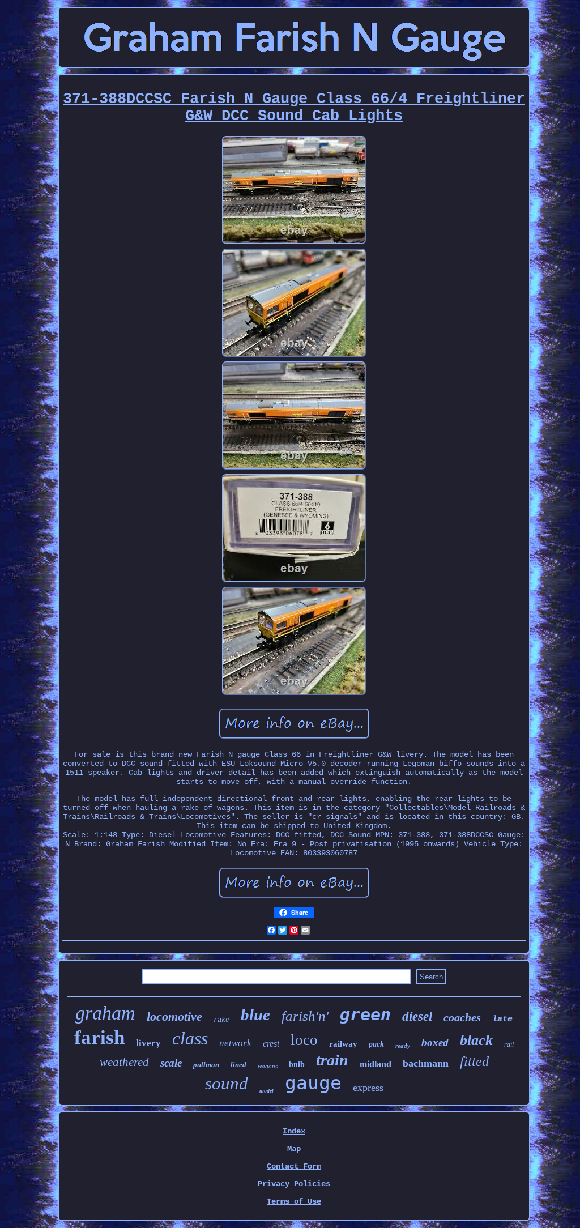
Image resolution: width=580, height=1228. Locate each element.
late (502, 1019)
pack (376, 1044)
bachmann (426, 1063)
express (368, 1087)
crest (271, 1043)
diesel (417, 1016)
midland (375, 1064)
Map (294, 1148)
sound (226, 1083)
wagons (268, 1066)
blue (255, 1014)
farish (99, 1037)
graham (105, 1013)
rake (221, 1020)
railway (343, 1043)
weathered (124, 1062)
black (476, 1040)
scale (171, 1063)
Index (294, 1131)
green (365, 1014)
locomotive (174, 1016)
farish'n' (305, 1016)
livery (148, 1043)
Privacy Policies (294, 1183)
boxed (435, 1042)
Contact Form (294, 1166)
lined (238, 1064)
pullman (206, 1064)
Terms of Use (294, 1201)
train (332, 1060)
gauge (313, 1083)
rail (509, 1044)
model (266, 1091)
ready (402, 1045)
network (235, 1043)
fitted (474, 1061)
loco (304, 1039)
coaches (462, 1017)
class (190, 1038)
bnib (297, 1064)
